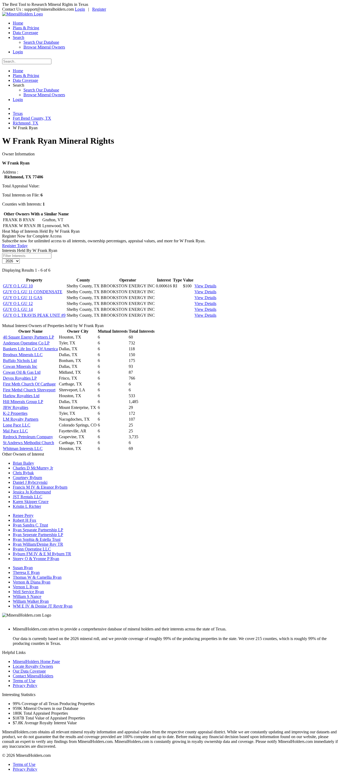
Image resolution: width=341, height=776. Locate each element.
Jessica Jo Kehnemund (32, 492)
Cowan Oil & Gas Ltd (21, 372)
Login (80, 9)
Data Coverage (25, 32)
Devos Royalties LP (20, 378)
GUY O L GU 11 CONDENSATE (32, 292)
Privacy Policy (25, 685)
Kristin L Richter (27, 506)
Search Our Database (41, 42)
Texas (18, 113)
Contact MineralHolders (33, 676)
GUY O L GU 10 (18, 286)
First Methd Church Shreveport (29, 390)
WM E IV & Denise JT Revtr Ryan (42, 606)
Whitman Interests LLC (23, 448)
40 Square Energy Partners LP (28, 337)
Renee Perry (23, 515)
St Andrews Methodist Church (28, 442)
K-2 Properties (15, 413)
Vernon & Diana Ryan (31, 582)
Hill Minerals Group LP (23, 401)
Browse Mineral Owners (44, 47)
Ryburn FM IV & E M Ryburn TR (42, 554)
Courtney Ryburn (27, 477)
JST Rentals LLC (27, 496)
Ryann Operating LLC (32, 549)
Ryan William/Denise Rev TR (38, 544)
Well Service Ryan (28, 591)
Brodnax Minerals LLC (23, 354)
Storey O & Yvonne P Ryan (36, 558)
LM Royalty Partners (20, 419)
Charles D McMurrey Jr (33, 468)
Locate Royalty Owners (33, 666)
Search (18, 37)
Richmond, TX (25, 123)
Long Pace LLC (16, 425)
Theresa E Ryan (26, 572)
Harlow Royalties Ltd (21, 395)
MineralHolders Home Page (36, 661)
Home (18, 23)
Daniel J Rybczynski (30, 482)
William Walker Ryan (31, 601)
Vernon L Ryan (25, 587)
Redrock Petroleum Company (28, 437)
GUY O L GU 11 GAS (22, 297)
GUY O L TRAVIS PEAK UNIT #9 (34, 315)
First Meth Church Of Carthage (29, 384)
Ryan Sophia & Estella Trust (36, 539)
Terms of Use (24, 680)
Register (99, 9)
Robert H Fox (24, 520)
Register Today (15, 245)
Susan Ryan (23, 567)
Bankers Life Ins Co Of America (30, 349)
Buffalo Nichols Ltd (20, 360)
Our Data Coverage (29, 671)
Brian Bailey (23, 463)
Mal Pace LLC (15, 431)
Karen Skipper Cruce (30, 501)
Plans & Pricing (26, 28)
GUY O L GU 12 (18, 303)
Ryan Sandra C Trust (30, 525)
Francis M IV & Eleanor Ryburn (40, 487)
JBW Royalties (15, 407)
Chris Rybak (23, 473)
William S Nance (27, 596)
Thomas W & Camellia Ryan (37, 577)
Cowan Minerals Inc (20, 366)
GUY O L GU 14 (18, 309)
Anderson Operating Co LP (26, 343)
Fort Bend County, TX (32, 118)
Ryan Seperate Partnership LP (38, 534)
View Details (205, 286)
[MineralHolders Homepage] (22, 14)
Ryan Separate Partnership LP (38, 530)
